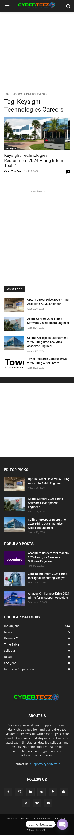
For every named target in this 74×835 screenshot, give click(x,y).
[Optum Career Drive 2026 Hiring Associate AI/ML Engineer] (14, 305)
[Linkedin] (30, 792)
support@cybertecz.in (45, 764)
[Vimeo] (37, 803)
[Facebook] (8, 792)
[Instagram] (19, 792)
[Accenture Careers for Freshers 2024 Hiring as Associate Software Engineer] (14, 558)
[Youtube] (48, 803)
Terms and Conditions (17, 818)
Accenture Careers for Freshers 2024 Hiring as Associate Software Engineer (48, 557)
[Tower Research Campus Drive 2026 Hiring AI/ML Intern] (14, 364)
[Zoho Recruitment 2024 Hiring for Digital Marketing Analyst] (14, 579)
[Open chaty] (62, 824)
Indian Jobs (10, 148)
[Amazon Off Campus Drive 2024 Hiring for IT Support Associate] (14, 598)
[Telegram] (64, 792)
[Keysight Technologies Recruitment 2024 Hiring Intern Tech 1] (37, 133)
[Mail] (41, 792)
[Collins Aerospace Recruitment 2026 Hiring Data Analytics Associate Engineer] (14, 343)
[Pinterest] (53, 792)
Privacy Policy (42, 818)
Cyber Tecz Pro (12, 171)
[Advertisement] (37, 51)
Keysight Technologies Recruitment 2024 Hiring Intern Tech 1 (33, 160)
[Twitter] (26, 803)
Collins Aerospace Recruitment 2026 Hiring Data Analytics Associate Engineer (47, 342)
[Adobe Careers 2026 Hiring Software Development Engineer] (14, 324)
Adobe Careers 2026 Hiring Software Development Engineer (45, 503)
